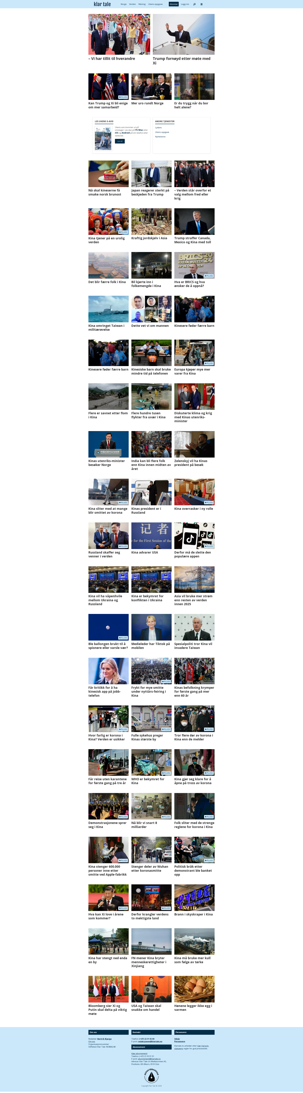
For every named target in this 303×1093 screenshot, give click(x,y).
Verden (132, 4)
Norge (124, 4)
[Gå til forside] (102, 4)
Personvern (179, 1041)
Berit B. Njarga (104, 1039)
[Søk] (194, 4)
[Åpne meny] (201, 4)
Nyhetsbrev (160, 136)
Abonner (174, 4)
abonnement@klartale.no (149, 1059)
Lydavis (158, 127)
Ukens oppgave (155, 4)
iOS (116, 132)
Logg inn (185, 4)
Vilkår (177, 1039)
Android (126, 132)
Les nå (119, 141)
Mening (142, 4)
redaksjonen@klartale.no (150, 1041)
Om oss (91, 1041)
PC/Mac (139, 130)
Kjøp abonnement (139, 1053)
